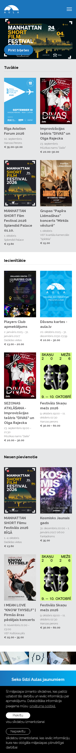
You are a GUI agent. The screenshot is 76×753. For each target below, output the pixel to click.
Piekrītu (18, 715)
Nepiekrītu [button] (18, 731)
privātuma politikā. (43, 706)
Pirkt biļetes (18, 50)
